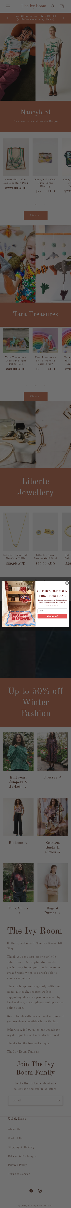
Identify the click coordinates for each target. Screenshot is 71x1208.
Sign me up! (52, 616)
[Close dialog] (66, 583)
